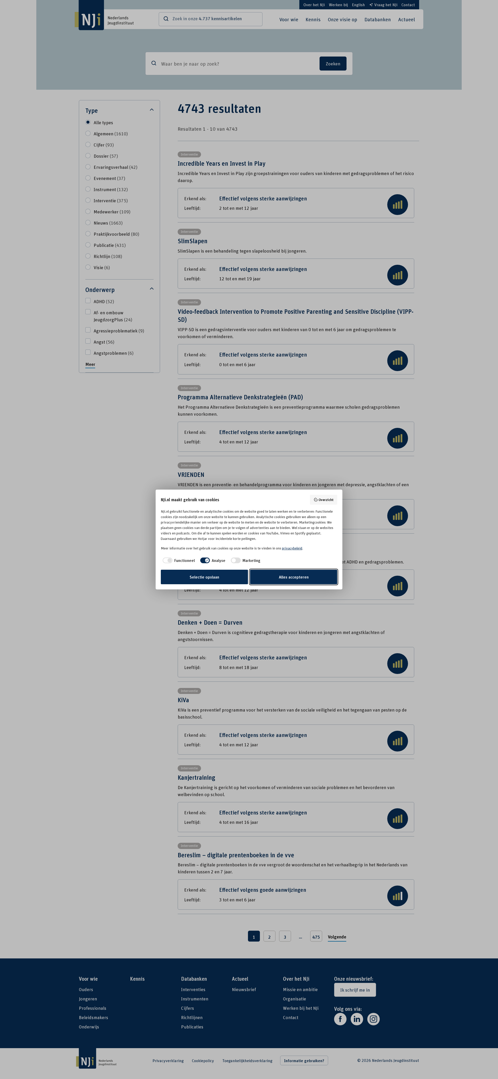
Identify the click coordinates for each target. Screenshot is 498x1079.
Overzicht (326, 499)
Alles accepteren (294, 577)
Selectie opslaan (204, 577)
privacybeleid (292, 548)
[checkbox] (178, 560)
